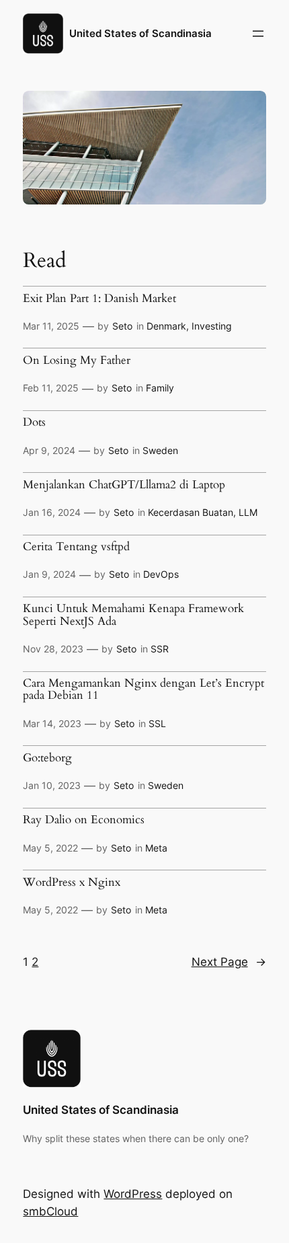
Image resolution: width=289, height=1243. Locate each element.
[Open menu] (258, 34)
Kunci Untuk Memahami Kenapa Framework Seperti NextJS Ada (133, 615)
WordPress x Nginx (71, 882)
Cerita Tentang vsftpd (76, 547)
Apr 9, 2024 (49, 450)
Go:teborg (47, 758)
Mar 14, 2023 (52, 723)
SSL (157, 723)
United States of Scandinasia (140, 34)
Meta (156, 848)
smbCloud (50, 1211)
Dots (34, 422)
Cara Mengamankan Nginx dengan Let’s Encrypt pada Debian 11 (143, 689)
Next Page (229, 962)
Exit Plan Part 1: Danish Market (99, 299)
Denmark (166, 326)
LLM (248, 512)
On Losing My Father (76, 360)
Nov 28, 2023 (53, 648)
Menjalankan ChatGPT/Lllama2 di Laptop (124, 485)
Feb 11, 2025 (51, 387)
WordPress (133, 1194)
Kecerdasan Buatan (190, 512)
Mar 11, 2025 (51, 326)
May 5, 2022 (50, 848)
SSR (160, 648)
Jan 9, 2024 (49, 574)
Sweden (160, 450)
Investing (212, 326)
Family (160, 387)
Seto (122, 326)
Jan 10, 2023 (52, 785)
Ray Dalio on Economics (83, 820)
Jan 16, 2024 (52, 512)
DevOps (161, 574)
